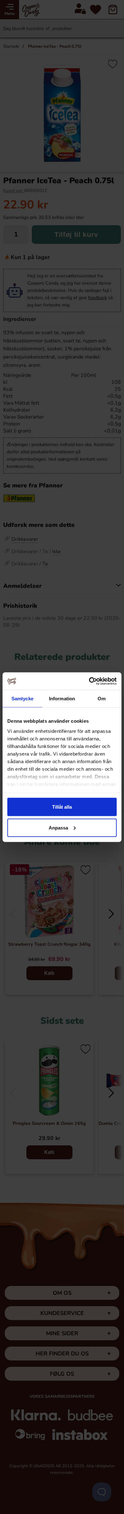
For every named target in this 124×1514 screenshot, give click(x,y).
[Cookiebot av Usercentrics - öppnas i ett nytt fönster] (89, 681)
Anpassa (58, 827)
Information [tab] (62, 698)
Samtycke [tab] (22, 698)
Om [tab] (102, 698)
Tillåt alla (62, 807)
